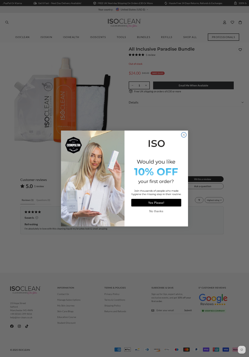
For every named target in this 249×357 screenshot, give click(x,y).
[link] (156, 143)
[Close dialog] (183, 134)
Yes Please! (156, 203)
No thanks (156, 211)
